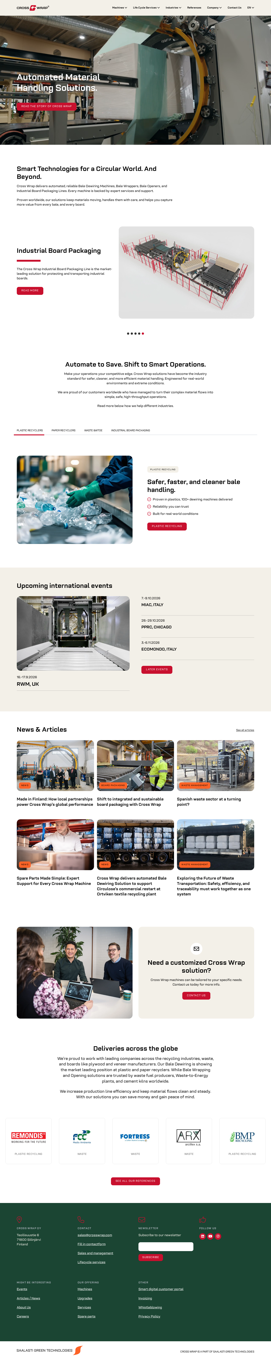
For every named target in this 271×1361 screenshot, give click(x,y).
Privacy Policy (149, 1316)
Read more (30, 288)
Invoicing (145, 1298)
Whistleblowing (150, 1307)
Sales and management (95, 1253)
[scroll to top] (260, 1350)
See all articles (245, 730)
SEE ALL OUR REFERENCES (135, 1181)
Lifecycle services (91, 1262)
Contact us (196, 995)
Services (84, 1307)
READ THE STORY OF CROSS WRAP (46, 106)
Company (213, 7)
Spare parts (86, 1316)
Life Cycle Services (145, 7)
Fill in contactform (92, 1244)
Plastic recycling (163, 470)
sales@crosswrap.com (95, 1235)
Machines (118, 7)
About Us (24, 1307)
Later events (157, 669)
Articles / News (28, 1298)
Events (22, 1289)
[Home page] (61, 8)
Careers (23, 1316)
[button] (128, 333)
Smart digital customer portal (160, 1289)
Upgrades (85, 1298)
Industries (172, 7)
